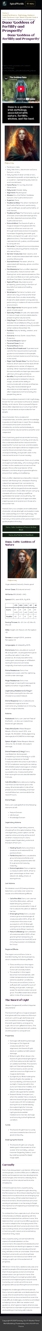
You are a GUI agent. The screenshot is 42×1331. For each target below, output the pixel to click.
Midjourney (9, 163)
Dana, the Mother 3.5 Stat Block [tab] (21, 535)
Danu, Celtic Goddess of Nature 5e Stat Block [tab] (21, 528)
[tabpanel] (21, 851)
